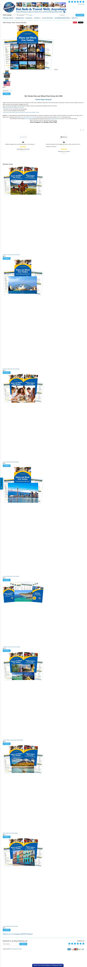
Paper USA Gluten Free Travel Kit (28, 117)
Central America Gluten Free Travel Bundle (13, 740)
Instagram (78, 2)
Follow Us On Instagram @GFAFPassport (18, 934)
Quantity (5, 90)
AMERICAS (19, 18)
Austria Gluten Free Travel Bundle (11, 462)
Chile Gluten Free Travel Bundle (10, 833)
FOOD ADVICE (47, 18)
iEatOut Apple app (28, 118)
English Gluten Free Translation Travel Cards (13, 107)
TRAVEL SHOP (8, 18)
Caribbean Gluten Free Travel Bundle (11, 647)
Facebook (72, 2)
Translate (30, 15)
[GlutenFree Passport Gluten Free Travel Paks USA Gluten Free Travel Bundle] (7, 77)
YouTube (75, 2)
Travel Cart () (79, 15)
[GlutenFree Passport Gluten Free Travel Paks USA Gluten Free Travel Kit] (7, 85)
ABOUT (74, 18)
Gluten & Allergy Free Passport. (16, 949)
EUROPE (29, 18)
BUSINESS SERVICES (62, 18)
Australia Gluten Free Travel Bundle (11, 369)
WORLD (37, 18)
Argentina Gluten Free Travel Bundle (11, 254)
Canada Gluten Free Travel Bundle (11, 576)
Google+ (83, 2)
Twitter (69, 2)
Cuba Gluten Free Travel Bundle (10, 926)
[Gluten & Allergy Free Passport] (38, 13)
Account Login (81, 4)
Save (76, 22)
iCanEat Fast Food (54, 118)
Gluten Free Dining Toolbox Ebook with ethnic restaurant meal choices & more (21, 112)
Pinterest (80, 2)
